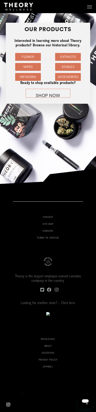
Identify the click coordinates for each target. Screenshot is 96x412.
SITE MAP (48, 224)
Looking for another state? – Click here (48, 303)
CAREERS (48, 231)
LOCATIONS (48, 353)
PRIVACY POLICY (48, 360)
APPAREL (48, 367)
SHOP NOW (48, 96)
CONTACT (48, 217)
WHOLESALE (48, 339)
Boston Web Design (13, 394)
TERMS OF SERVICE (48, 238)
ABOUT (48, 346)
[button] (89, 6)
